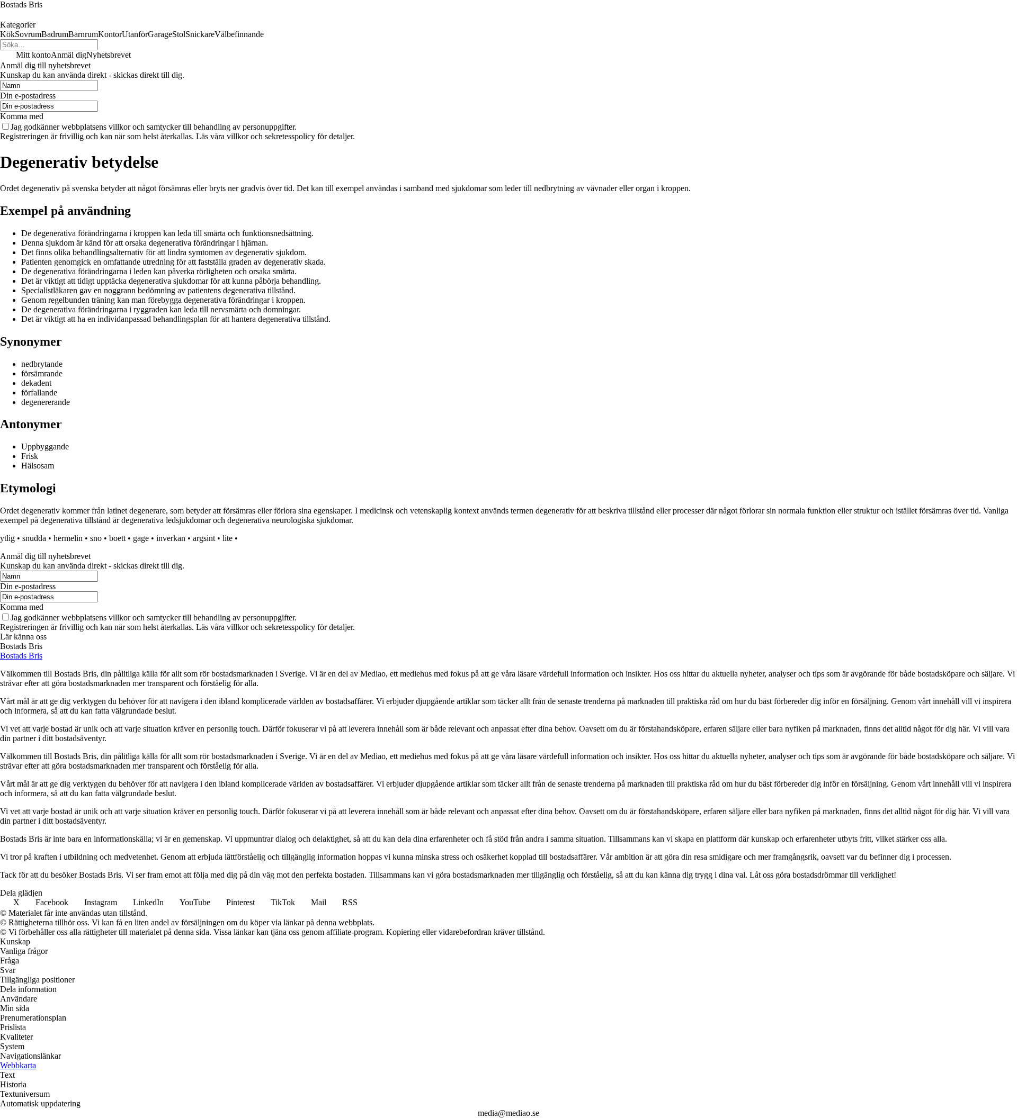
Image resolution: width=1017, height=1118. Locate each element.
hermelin (68, 538)
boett (117, 538)
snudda (34, 538)
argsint (204, 538)
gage (141, 538)
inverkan (170, 538)
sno (96, 538)
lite (227, 538)
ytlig (7, 538)
